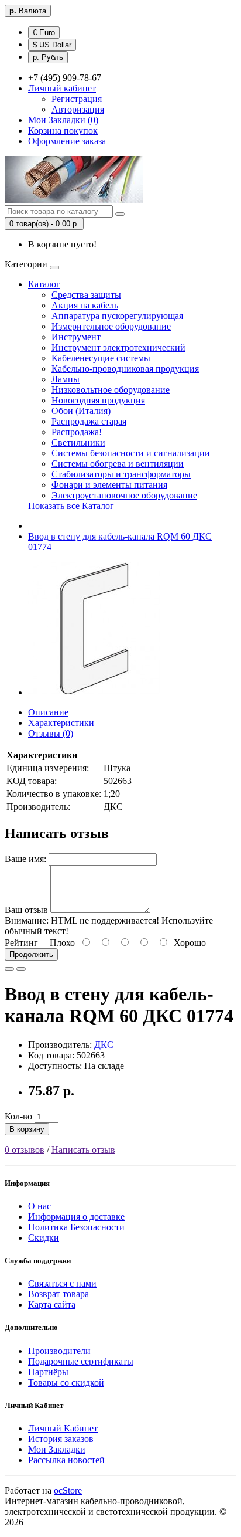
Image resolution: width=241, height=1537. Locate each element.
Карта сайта (51, 1304)
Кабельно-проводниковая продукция (125, 369)
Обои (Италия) (81, 411)
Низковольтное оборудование (110, 390)
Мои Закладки (56, 1449)
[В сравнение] (21, 969)
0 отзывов (24, 1150)
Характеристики (61, 723)
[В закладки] (9, 969)
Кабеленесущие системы (100, 358)
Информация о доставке (76, 1217)
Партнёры (48, 1372)
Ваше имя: (25, 859)
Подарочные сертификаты (80, 1361)
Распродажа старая (88, 421)
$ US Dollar (52, 44)
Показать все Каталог (71, 506)
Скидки (43, 1238)
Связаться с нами (62, 1283)
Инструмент (76, 337)
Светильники (78, 442)
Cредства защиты (86, 295)
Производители (59, 1351)
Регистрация (76, 99)
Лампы (65, 379)
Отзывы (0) (50, 733)
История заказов (61, 1439)
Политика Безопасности (76, 1227)
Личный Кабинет (63, 1428)
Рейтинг (21, 943)
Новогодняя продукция (98, 400)
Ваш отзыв (26, 910)
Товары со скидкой (66, 1382)
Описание (48, 712)
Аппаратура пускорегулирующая (117, 316)
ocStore (68, 1490)
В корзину (26, 1129)
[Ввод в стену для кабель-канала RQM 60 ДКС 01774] (94, 692)
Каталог (44, 284)
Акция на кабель (84, 305)
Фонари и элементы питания (109, 485)
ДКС (103, 1045)
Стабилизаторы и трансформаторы (121, 474)
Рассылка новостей (66, 1460)
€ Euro (44, 32)
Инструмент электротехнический (118, 347)
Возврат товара (58, 1294)
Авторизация (77, 109)
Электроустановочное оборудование (124, 495)
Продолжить (31, 954)
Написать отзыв (83, 1150)
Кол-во (18, 1116)
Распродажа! (76, 432)
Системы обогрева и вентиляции (117, 464)
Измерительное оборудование (111, 326)
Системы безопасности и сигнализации (130, 453)
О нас (39, 1206)
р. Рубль (48, 57)
